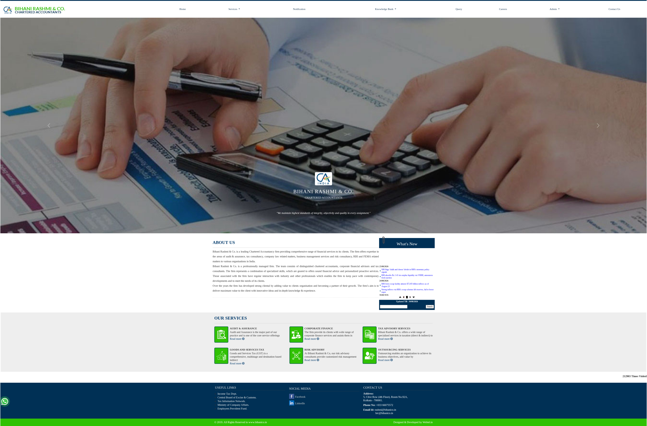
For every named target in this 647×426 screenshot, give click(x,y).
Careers (503, 9)
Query (459, 9)
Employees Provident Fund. (232, 408)
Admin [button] (554, 9)
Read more (236, 338)
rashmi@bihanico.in (385, 409)
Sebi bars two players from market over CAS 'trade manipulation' (407, 294)
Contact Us (614, 9)
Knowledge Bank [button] (384, 9)
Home (182, 9)
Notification (299, 9)
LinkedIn (300, 403)
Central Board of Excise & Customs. (237, 397)
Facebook (300, 396)
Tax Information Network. (231, 401)
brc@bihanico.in (384, 413)
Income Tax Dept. (227, 393)
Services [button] (233, 9)
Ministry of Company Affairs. (233, 404)
